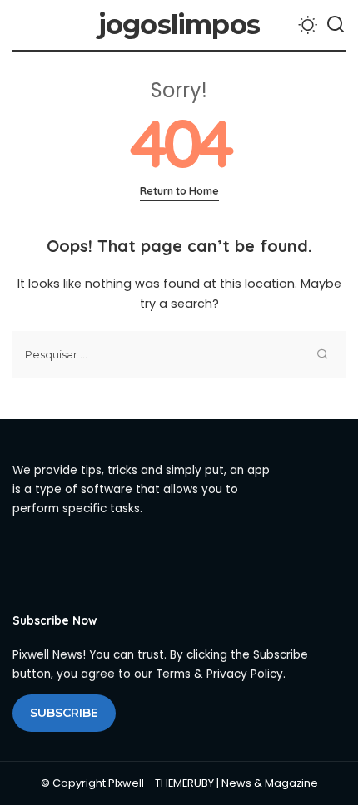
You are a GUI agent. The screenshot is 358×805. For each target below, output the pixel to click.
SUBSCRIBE (64, 712)
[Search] (336, 25)
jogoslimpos (179, 24)
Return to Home (179, 191)
